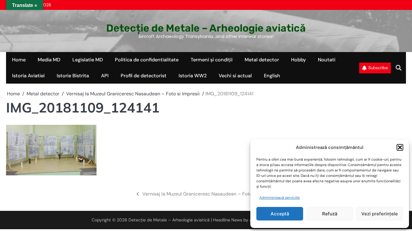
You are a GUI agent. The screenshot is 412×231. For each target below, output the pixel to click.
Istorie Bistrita (73, 75)
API (105, 75)
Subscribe (378, 67)
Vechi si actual (235, 75)
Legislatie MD (87, 60)
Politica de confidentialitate (147, 60)
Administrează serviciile (279, 197)
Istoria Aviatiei (28, 75)
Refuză (330, 214)
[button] (400, 147)
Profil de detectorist (143, 75)
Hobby (298, 60)
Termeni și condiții (212, 60)
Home (19, 60)
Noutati (326, 60)
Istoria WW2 (193, 75)
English (272, 75)
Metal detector (262, 60)
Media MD (49, 60)
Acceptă (280, 214)
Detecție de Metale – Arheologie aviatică (206, 28)
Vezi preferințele (379, 214)
